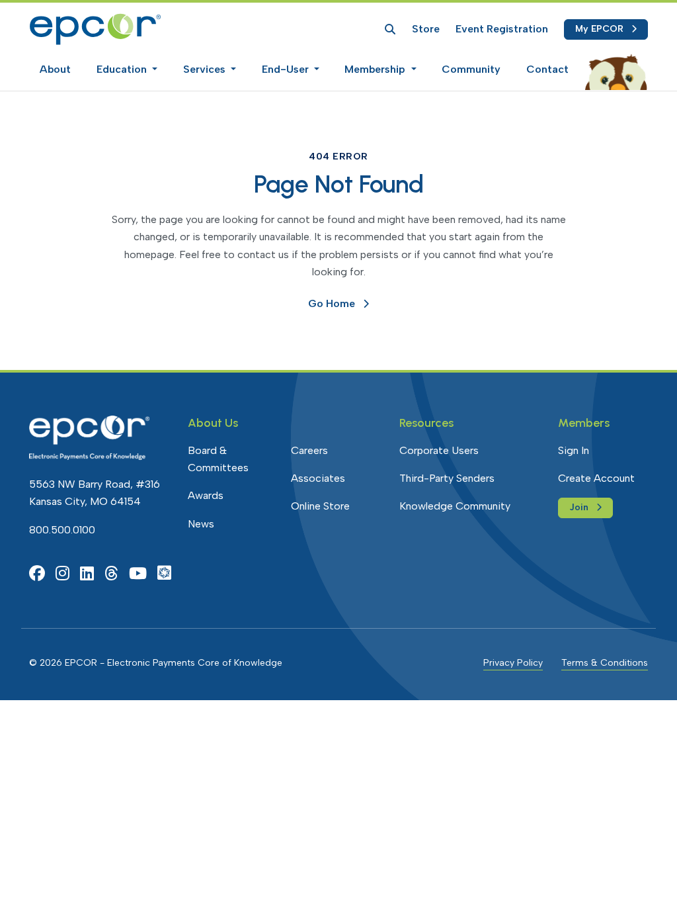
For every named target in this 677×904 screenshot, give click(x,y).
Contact (547, 69)
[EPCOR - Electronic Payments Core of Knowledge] (95, 29)
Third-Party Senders (447, 478)
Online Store (320, 506)
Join (578, 507)
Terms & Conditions (604, 662)
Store (426, 29)
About (55, 69)
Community (471, 69)
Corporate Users (439, 450)
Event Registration (502, 29)
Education (123, 69)
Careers (309, 450)
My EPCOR (599, 28)
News (201, 524)
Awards (205, 495)
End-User (286, 69)
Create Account (596, 478)
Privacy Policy (513, 662)
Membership (376, 69)
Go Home (331, 303)
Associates (318, 478)
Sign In (573, 450)
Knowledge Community (454, 506)
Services (205, 69)
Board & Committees (218, 459)
